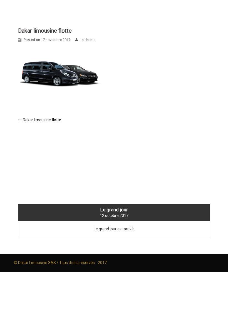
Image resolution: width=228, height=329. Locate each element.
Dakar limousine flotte (42, 120)
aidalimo (89, 40)
